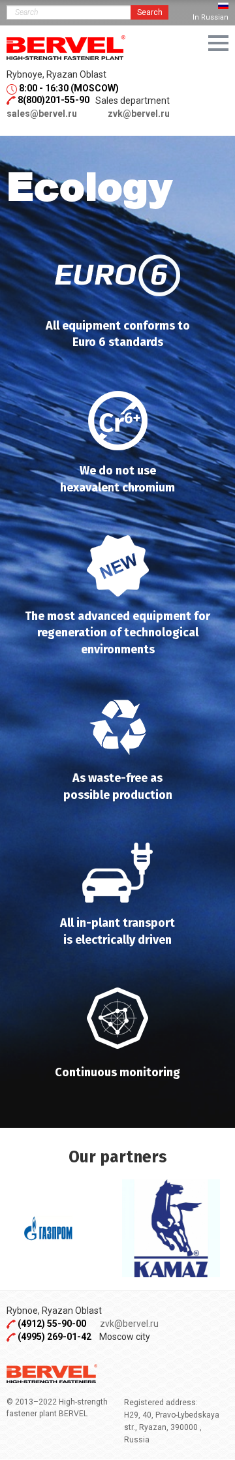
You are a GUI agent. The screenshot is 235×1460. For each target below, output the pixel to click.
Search (150, 12)
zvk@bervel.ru (139, 113)
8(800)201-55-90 (53, 100)
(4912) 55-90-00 (53, 1323)
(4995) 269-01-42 (54, 1336)
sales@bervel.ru (42, 113)
